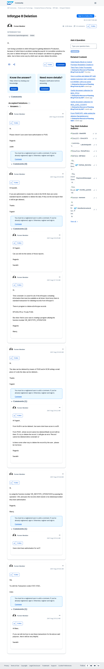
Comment (61, 65)
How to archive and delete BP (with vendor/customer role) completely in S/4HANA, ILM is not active (83, 79)
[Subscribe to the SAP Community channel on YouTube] (95, 665)
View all (73, 221)
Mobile (32, 35)
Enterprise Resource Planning (42, 8)
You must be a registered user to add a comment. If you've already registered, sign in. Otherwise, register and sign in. (35, 154)
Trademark (45, 665)
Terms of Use (15, 665)
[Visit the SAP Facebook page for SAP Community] (87, 665)
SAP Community (11, 8)
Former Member (19, 26)
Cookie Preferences (65, 665)
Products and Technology (25, 8)
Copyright (24, 665)
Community (19, 3)
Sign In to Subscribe (85, 16)
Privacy (6, 665)
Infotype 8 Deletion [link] (65, 8)
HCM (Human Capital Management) (18, 35)
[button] (88, 26)
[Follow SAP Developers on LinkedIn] (98, 665)
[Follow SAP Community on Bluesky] (91, 665)
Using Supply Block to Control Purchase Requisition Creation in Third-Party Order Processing (82, 64)
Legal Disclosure (34, 665)
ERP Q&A (55, 8)
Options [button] (95, 16)
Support (54, 665)
